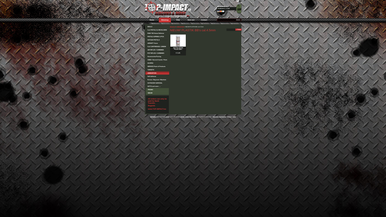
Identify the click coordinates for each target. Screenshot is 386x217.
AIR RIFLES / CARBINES (155, 50)
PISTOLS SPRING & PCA (155, 36)
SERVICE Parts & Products (156, 66)
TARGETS (150, 70)
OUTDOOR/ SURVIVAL (154, 83)
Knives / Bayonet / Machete (156, 79)
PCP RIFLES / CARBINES (155, 53)
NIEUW (150, 93)
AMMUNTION (151, 73)
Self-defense (151, 76)
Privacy (229, 117)
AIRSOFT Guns (152, 43)
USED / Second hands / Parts (157, 60)
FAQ (178, 20)
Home (152, 20)
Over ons (191, 20)
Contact (204, 20)
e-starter (166, 117)
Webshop (165, 20)
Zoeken (238, 20)
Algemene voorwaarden (219, 117)
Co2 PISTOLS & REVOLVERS (157, 30)
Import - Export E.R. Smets (168, 9)
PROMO (150, 89)
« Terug (238, 29)
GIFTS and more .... (154, 86)
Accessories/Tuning (154, 56)
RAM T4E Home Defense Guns (155, 33)
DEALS (149, 26)
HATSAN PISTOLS (153, 40)
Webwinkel (153, 117)
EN (240, 0)
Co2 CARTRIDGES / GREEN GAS (156, 47)
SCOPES (150, 63)
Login (234, 117)
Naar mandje (230, 8)
